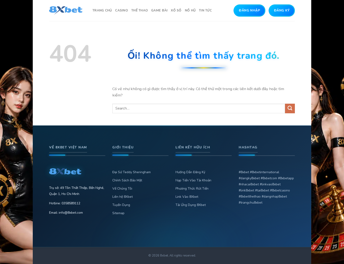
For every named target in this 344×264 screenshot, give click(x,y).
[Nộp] (290, 108)
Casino (121, 10)
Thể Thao (139, 10)
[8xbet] (67, 10)
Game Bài (159, 10)
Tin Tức (205, 10)
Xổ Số (176, 10)
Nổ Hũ (190, 10)
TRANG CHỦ (102, 10)
